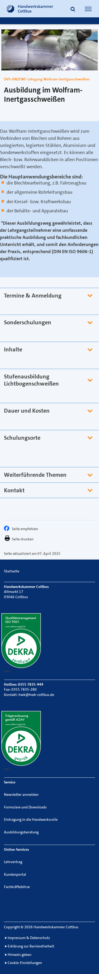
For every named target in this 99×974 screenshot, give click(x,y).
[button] (72, 9)
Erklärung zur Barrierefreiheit (31, 946)
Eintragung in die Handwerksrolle (31, 819)
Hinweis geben (19, 954)
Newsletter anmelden (21, 794)
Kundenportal (15, 874)
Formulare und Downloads (25, 807)
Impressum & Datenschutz (29, 937)
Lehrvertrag (13, 861)
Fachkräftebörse (17, 886)
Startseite (11, 571)
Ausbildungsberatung (21, 832)
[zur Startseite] (30, 8)
